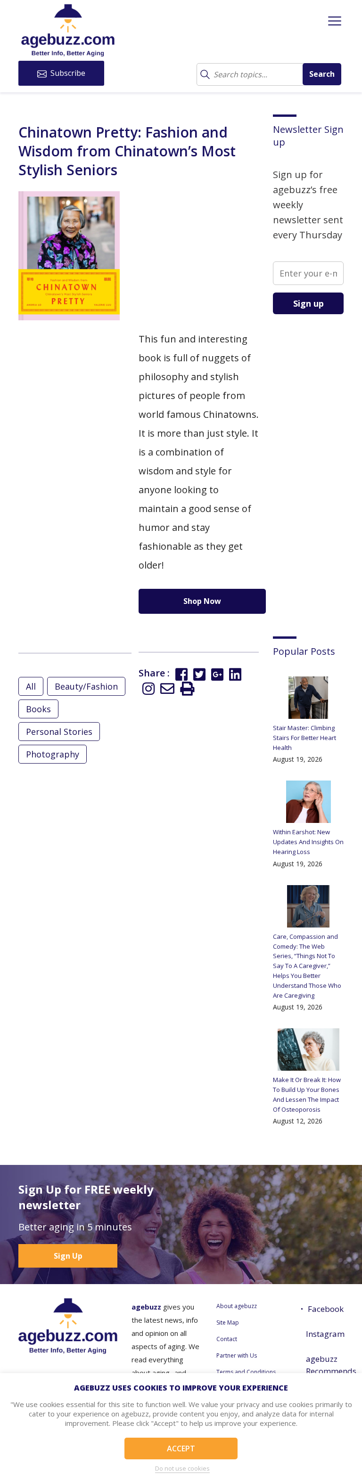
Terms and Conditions (246, 1372)
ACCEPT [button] (181, 1448)
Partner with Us (236, 1355)
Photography (52, 754)
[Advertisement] (317, 468)
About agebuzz (236, 1306)
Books (38, 709)
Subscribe (67, 73)
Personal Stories (59, 731)
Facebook (326, 1308)
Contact (226, 1339)
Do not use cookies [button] (182, 1468)
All (31, 686)
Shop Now (202, 601)
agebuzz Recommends (325, 1364)
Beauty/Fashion (86, 686)
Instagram (325, 1333)
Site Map (227, 1322)
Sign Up (68, 1256)
